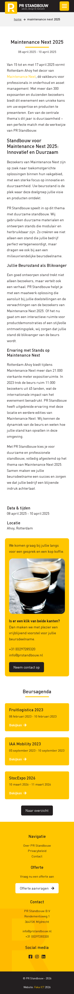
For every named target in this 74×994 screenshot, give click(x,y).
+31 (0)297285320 (22, 649)
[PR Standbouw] (26, 6)
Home (18, 19)
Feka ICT (39, 987)
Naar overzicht (37, 810)
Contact (37, 856)
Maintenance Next (21, 76)
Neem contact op (26, 667)
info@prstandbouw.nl (26, 655)
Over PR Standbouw (37, 845)
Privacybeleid (37, 851)
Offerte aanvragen (35, 888)
